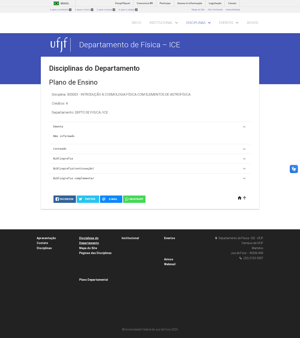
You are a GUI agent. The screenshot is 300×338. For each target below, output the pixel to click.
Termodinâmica (89, 274)
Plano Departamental (93, 279)
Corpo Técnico (131, 254)
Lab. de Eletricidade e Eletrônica (55, 291)
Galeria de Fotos (174, 248)
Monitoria (44, 318)
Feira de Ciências (175, 243)
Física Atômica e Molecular (138, 292)
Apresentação (46, 238)
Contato (42, 243)
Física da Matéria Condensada (140, 297)
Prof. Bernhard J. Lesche (52, 264)
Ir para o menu (84, 9)
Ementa (150, 126)
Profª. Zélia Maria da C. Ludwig (55, 275)
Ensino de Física (132, 281)
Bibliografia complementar (150, 178)
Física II (85, 258)
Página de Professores (136, 313)
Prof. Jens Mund (48, 269)
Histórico (128, 259)
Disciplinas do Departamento (54, 253)
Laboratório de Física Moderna (55, 312)
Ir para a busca (105, 9)
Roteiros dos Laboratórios (52, 285)
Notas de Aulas (47, 258)
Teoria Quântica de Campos (138, 308)
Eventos (226, 23)
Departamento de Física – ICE (129, 44)
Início (136, 23)
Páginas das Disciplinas (95, 253)
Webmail (170, 264)
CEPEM (127, 270)
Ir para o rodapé (128, 9)
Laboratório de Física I (50, 296)
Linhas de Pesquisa (134, 265)
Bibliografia (150, 158)
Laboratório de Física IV (51, 307)
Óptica (127, 303)
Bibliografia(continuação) (150, 168)
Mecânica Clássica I (92, 269)
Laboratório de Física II (51, 302)
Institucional (161, 23)
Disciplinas (196, 23)
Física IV (85, 263)
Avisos (252, 23)
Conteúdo (150, 149)
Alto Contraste (215, 9)
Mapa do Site (198, 9)
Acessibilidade (233, 9)
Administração (131, 243)
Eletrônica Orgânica (134, 275)
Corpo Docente (131, 248)
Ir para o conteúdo (60, 9)
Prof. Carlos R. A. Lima (50, 280)
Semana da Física (176, 254)
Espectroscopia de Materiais (138, 286)
